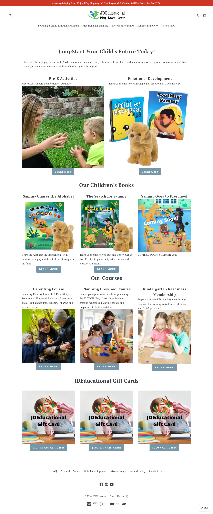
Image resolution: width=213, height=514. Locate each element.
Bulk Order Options (95, 471)
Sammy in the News (148, 25)
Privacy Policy (118, 471)
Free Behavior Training (95, 25)
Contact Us (155, 471)
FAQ (54, 471)
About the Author (70, 471)
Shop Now (169, 25)
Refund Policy (138, 471)
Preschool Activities (123, 25)
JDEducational (99, 496)
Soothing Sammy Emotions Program (58, 25)
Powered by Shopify (119, 496)
